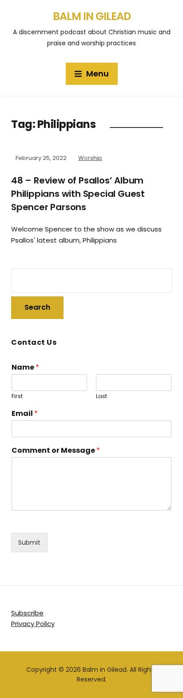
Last (101, 396)
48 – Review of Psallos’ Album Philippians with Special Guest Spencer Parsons (78, 193)
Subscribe (27, 613)
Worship (90, 158)
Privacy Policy (33, 623)
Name (25, 367)
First (17, 396)
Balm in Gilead (92, 16)
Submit (29, 542)
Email (25, 414)
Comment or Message (56, 450)
